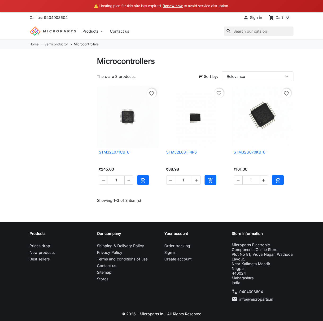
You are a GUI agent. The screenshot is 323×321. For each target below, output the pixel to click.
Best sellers (40, 259)
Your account (176, 233)
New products (42, 252)
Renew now (173, 6)
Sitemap (104, 272)
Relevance (258, 76)
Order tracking (177, 245)
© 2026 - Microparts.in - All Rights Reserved (161, 314)
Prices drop (40, 245)
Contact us (119, 31)
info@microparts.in (256, 299)
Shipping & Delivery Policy (120, 245)
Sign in (170, 252)
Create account (178, 259)
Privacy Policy (109, 252)
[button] (252, 17)
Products (91, 31)
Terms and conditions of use (122, 259)
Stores (102, 279)
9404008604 (251, 291)
